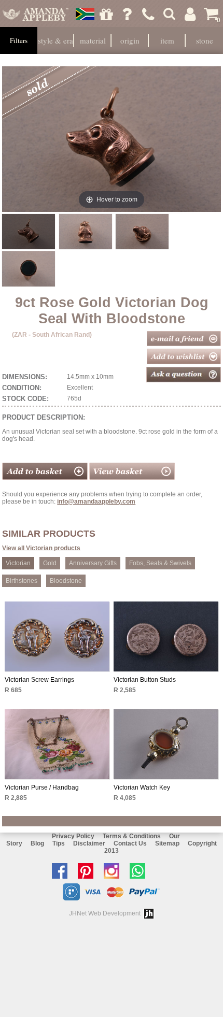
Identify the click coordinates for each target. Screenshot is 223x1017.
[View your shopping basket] (132, 477)
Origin (130, 40)
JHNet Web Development (105, 913)
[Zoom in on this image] (28, 231)
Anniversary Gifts (93, 563)
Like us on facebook (62, 871)
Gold (50, 563)
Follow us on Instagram (114, 871)
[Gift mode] (106, 14)
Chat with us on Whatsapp (140, 871)
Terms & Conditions (132, 836)
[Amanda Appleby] (35, 14)
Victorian (18, 563)
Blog (37, 843)
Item (167, 40)
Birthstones (21, 580)
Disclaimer (89, 843)
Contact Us (130, 843)
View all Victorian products (41, 548)
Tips (58, 843)
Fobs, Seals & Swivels (160, 563)
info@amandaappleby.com (96, 501)
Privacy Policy (73, 836)
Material (93, 40)
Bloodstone (66, 580)
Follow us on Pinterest (88, 871)
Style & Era (55, 40)
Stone (204, 40)
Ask (127, 14)
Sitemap (167, 843)
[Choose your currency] (85, 14)
